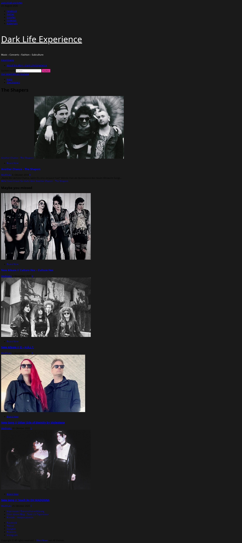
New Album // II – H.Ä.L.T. (17, 347)
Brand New (12, 163)
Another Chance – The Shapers (17, 157)
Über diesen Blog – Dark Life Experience (27, 514)
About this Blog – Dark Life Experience (27, 65)
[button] (7, 60)
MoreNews (42, 540)
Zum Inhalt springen (11, 2)
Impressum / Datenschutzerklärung (25, 511)
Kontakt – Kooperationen (20, 517)
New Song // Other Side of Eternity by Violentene (33, 422)
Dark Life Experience (41, 39)
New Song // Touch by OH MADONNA (25, 500)
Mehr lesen (34, 181)
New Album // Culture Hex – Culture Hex (27, 270)
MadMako (6, 174)
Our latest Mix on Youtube (15, 74)
